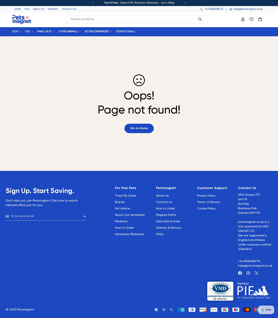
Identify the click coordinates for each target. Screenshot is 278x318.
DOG (15, 31)
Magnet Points (166, 215)
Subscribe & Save (168, 221)
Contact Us (164, 202)
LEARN (17, 9)
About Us (162, 195)
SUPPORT (53, 9)
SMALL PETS (44, 31)
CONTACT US (69, 9)
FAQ (27, 9)
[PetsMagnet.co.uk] (21, 19)
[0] (260, 19)
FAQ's (160, 234)
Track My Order (125, 195)
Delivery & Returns (168, 227)
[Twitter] (257, 273)
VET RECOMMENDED (97, 31)
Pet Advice (122, 208)
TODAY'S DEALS (125, 31)
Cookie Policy (206, 208)
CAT (27, 31)
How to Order (165, 208)
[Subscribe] (81, 216)
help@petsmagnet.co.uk (255, 265)
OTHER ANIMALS (68, 31)
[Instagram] (248, 273)
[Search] (200, 19)
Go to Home (139, 128)
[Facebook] (240, 273)
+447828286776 (249, 261)
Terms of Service (208, 202)
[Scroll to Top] (270, 297)
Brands (120, 202)
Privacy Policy (206, 195)
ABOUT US (38, 9)
